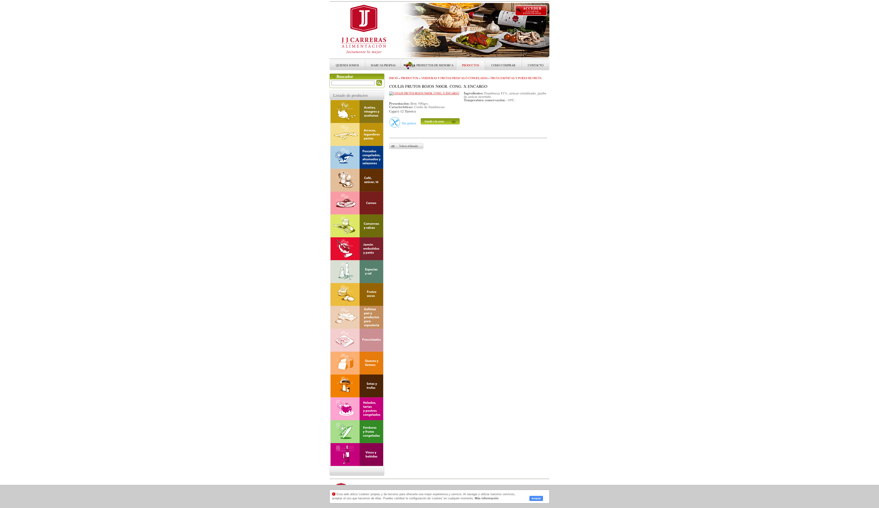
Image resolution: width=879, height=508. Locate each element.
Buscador (344, 76)
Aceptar (536, 498)
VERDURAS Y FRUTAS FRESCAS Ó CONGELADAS (454, 78)
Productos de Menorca (434, 65)
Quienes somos (347, 65)
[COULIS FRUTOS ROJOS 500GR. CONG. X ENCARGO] (424, 93)
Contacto (535, 65)
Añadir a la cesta (434, 121)
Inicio (393, 78)
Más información (487, 498)
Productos (409, 78)
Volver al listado (408, 146)
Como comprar (503, 65)
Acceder (532, 10)
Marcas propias (383, 65)
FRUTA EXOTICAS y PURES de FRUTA (516, 78)
